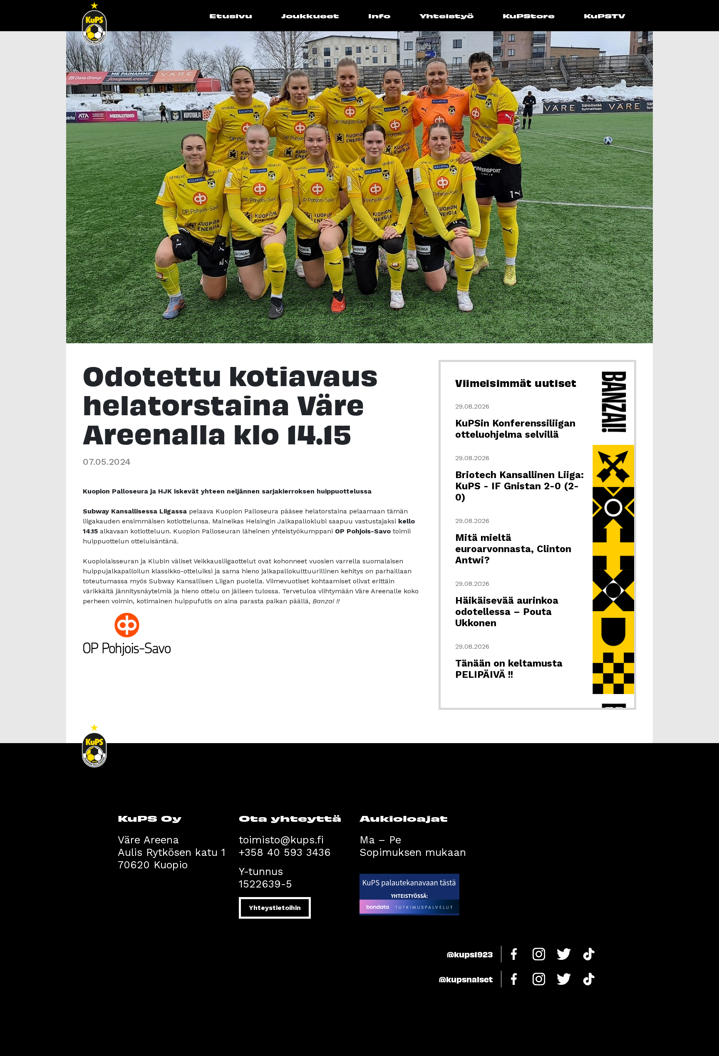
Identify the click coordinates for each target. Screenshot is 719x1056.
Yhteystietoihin (275, 908)
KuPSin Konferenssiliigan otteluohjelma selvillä (515, 429)
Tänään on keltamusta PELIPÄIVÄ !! (509, 669)
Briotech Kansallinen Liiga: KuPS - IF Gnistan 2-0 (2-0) (519, 486)
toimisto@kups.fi (281, 840)
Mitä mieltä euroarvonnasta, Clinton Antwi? (513, 549)
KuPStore (529, 16)
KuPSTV (604, 16)
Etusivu (230, 16)
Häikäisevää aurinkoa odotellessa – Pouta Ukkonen (506, 612)
